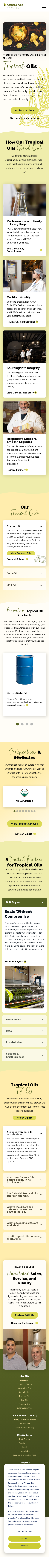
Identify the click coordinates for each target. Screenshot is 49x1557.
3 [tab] (27, 724)
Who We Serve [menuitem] (24, 1435)
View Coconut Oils (21, 553)
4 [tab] (31, 724)
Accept (24, 1538)
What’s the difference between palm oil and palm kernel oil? (20, 1209)
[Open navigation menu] (44, 5)
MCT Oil (11, 585)
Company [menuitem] (24, 1462)
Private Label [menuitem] (24, 1451)
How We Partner (16, 470)
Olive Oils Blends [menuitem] (24, 1384)
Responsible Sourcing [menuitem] (24, 1428)
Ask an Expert (24, 1117)
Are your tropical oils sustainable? (19, 1133)
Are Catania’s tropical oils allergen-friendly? (22, 1194)
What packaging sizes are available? (22, 1224)
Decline (24, 1546)
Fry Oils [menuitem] (24, 1400)
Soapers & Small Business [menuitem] (24, 1455)
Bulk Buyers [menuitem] (24, 1439)
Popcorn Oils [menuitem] (24, 1404)
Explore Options (24, 110)
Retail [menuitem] (24, 1447)
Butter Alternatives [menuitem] (24, 1408)
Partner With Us (24, 1315)
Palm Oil (12, 573)
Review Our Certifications (21, 322)
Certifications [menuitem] (24, 1424)
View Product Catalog (24, 823)
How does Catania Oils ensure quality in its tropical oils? (20, 1180)
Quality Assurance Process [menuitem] (24, 1420)
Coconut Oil (14, 526)
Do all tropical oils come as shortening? (23, 1237)
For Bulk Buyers (14, 961)
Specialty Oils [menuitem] (24, 1392)
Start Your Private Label (23, 118)
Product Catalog (16, 559)
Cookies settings (24, 1531)
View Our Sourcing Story (20, 392)
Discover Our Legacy (23, 1323)
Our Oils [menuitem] (24, 1376)
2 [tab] (22, 724)
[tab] (14, 811)
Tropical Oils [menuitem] (24, 1396)
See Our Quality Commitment (15, 250)
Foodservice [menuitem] (24, 1443)
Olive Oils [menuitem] (24, 1380)
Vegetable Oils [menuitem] (24, 1388)
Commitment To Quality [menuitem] (24, 1415)
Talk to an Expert (23, 834)
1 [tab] (17, 724)
